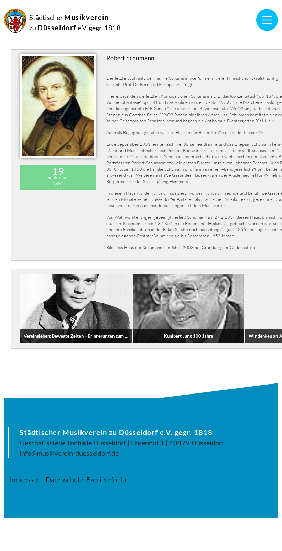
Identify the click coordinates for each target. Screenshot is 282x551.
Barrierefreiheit (109, 479)
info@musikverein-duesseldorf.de (69, 453)
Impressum (26, 479)
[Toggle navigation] (267, 20)
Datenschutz (64, 479)
